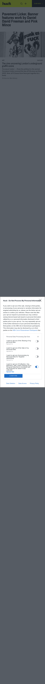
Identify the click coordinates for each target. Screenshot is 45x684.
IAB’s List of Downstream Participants (25, 330)
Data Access (22, 383)
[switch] (37, 341)
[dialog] (22, 342)
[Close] (41, 301)
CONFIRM (13, 376)
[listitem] (22, 337)
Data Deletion (10, 383)
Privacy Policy (34, 383)
